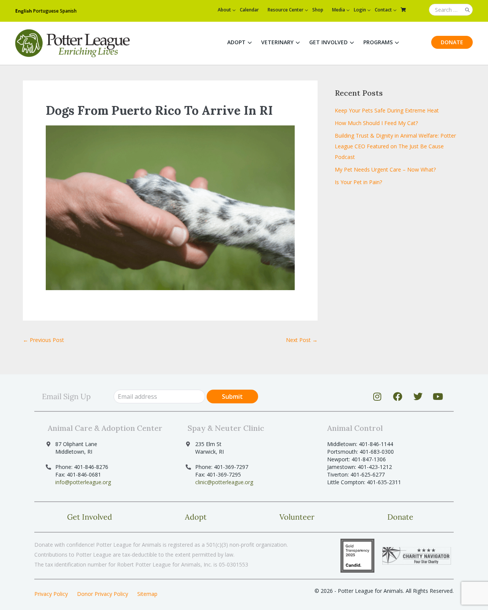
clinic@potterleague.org (224, 482)
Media (338, 9)
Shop (317, 9)
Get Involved (328, 42)
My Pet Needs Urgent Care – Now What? (385, 169)
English (23, 11)
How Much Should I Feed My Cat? (376, 123)
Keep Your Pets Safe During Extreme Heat (387, 110)
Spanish (68, 11)
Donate (452, 42)
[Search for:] (451, 10)
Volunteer (297, 517)
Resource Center (285, 9)
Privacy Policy (51, 593)
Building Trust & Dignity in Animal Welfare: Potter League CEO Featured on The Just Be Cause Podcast (395, 146)
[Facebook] (397, 396)
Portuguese (46, 11)
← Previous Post (43, 340)
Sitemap (147, 593)
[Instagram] (377, 396)
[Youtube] (438, 396)
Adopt (236, 42)
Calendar (249, 9)
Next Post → (302, 340)
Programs (378, 42)
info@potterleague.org (83, 482)
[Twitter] (418, 396)
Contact (383, 9)
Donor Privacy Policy (102, 593)
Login (360, 9)
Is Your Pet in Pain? (358, 182)
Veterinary (277, 42)
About (224, 9)
